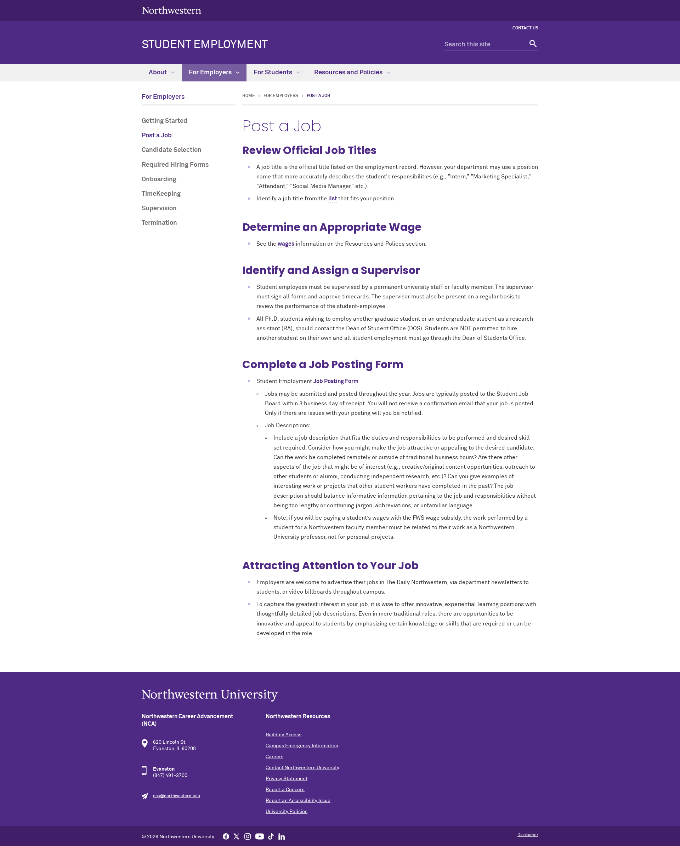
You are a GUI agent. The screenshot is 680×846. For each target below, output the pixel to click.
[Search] (532, 45)
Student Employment (205, 45)
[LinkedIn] (281, 836)
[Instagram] (247, 836)
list (332, 198)
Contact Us (525, 28)
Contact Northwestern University (302, 767)
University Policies (286, 811)
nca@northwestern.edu (176, 796)
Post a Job (157, 135)
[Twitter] (236, 836)
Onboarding (159, 179)
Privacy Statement (286, 778)
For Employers (211, 72)
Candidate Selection (172, 150)
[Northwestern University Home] (172, 10)
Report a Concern (285, 789)
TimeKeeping (161, 194)
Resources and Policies (349, 72)
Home (248, 96)
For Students (274, 72)
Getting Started (164, 121)
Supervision (159, 208)
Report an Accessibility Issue (298, 800)
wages (286, 244)
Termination (159, 223)
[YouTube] (259, 836)
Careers (274, 756)
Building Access (283, 734)
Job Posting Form (335, 381)
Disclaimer (527, 835)
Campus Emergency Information (302, 745)
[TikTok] (271, 836)
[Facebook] (226, 836)
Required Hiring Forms (175, 165)
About (158, 72)
